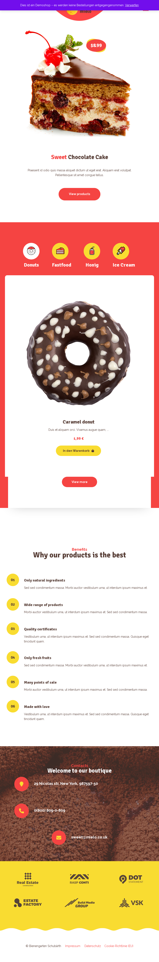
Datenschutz (94, 946)
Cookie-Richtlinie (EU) (118, 946)
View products (79, 194)
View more (80, 482)
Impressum (73, 946)
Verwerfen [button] (132, 5)
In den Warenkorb (76, 450)
